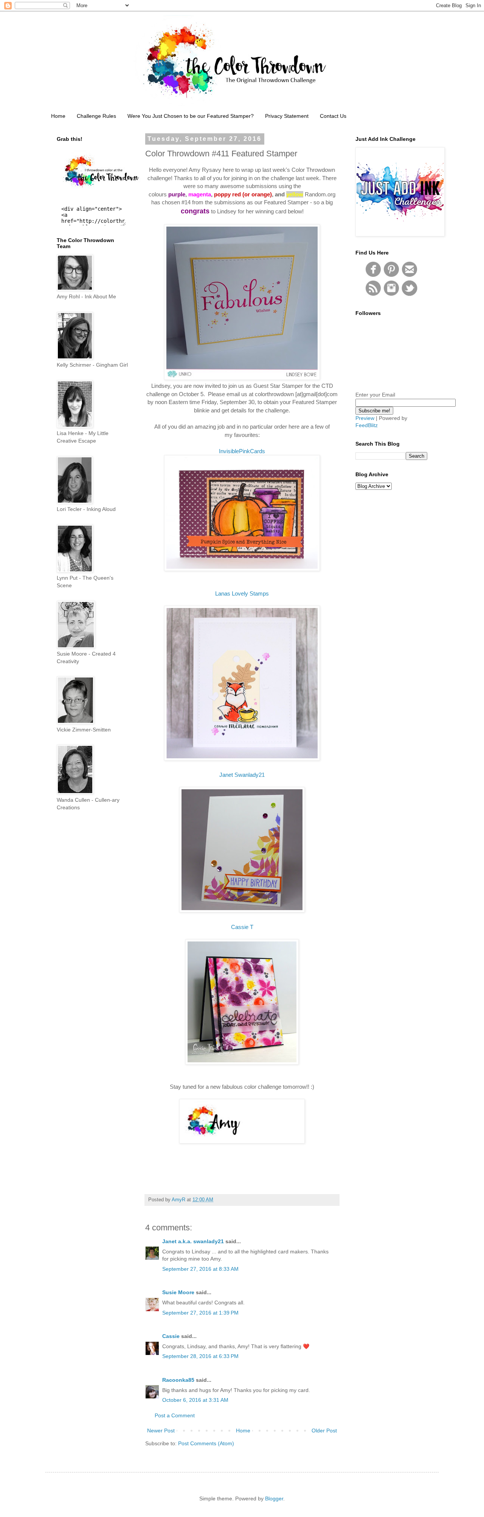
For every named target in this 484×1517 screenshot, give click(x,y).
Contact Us (333, 116)
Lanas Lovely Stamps (242, 593)
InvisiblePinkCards (242, 451)
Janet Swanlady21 (242, 775)
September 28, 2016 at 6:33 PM (200, 1356)
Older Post (324, 1430)
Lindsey (226, 211)
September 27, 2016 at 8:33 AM (200, 1269)
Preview (364, 418)
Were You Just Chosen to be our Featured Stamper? (190, 116)
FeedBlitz (366, 425)
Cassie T (242, 927)
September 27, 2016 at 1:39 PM (200, 1313)
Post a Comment (175, 1415)
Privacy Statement (287, 116)
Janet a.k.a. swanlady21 (193, 1241)
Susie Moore (178, 1292)
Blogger (274, 1498)
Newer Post (161, 1430)
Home (58, 116)
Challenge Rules (96, 116)
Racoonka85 (178, 1380)
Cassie (171, 1336)
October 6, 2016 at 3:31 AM (195, 1400)
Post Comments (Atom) (206, 1443)
